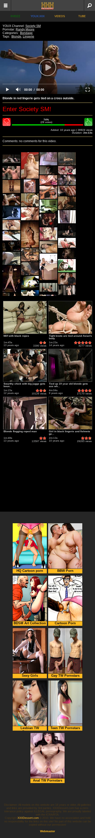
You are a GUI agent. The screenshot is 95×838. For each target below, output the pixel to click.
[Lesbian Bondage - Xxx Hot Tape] (30, 199)
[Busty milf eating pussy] (67, 243)
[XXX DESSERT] (47, 5)
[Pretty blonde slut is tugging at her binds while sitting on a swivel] (30, 165)
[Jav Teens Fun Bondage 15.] (67, 202)
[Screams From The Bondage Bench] (48, 287)
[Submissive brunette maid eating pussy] (48, 180)
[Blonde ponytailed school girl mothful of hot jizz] (30, 282)
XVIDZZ (15, 16)
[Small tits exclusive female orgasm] (48, 170)
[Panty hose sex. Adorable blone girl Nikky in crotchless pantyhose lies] (11, 235)
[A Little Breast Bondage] (11, 186)
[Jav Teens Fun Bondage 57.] (30, 268)
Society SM (33, 26)
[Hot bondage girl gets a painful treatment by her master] (67, 279)
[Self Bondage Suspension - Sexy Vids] (67, 216)
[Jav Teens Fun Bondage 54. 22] (30, 213)
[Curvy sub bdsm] (67, 253)
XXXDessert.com (28, 817)
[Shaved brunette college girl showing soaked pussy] (67, 290)
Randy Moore (25, 29)
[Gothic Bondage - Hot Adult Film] (48, 220)
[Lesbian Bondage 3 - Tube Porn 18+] (67, 230)
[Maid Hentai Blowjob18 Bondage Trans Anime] (48, 233)
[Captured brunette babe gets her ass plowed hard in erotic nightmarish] (11, 246)
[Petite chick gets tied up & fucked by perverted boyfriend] (11, 225)
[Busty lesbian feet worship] (48, 267)
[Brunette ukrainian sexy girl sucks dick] (67, 191)
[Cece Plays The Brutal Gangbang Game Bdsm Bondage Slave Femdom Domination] (11, 172)
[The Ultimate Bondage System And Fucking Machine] (30, 186)
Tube (82, 16)
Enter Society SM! (27, 109)
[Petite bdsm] (11, 279)
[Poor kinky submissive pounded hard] (67, 180)
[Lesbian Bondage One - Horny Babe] (30, 254)
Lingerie (28, 36)
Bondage (26, 33)
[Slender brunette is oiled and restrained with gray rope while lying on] (48, 247)
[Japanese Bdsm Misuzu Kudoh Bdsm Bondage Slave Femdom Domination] (11, 258)
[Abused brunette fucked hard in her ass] (48, 192)
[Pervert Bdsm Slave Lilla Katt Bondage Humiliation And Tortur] (11, 158)
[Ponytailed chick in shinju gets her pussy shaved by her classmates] (67, 265)
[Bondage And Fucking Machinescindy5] (67, 158)
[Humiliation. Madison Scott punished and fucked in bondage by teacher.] (11, 199)
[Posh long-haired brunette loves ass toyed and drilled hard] (67, 170)
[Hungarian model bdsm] (30, 234)
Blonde (16, 36)
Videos (59, 16)
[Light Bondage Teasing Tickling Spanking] (48, 206)
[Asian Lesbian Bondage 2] (11, 212)
